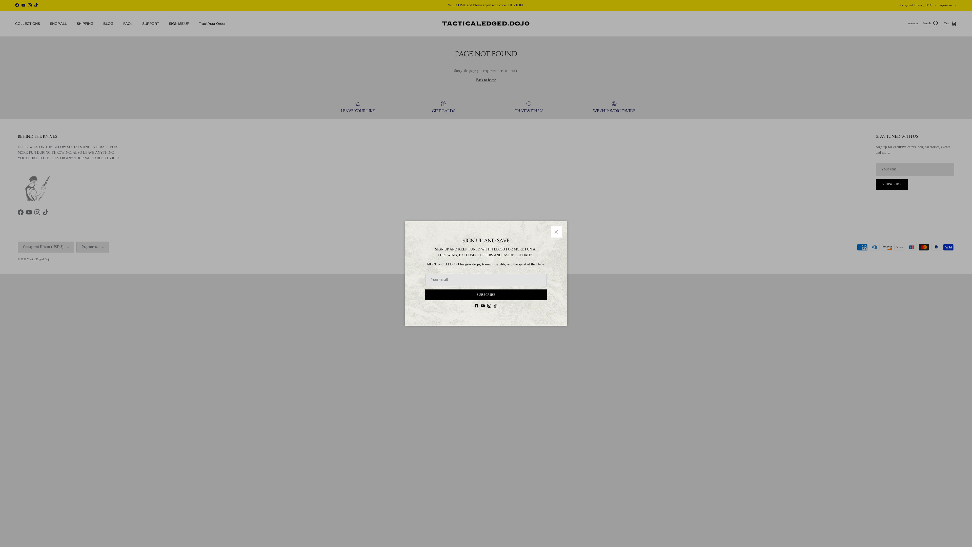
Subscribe (486, 295)
